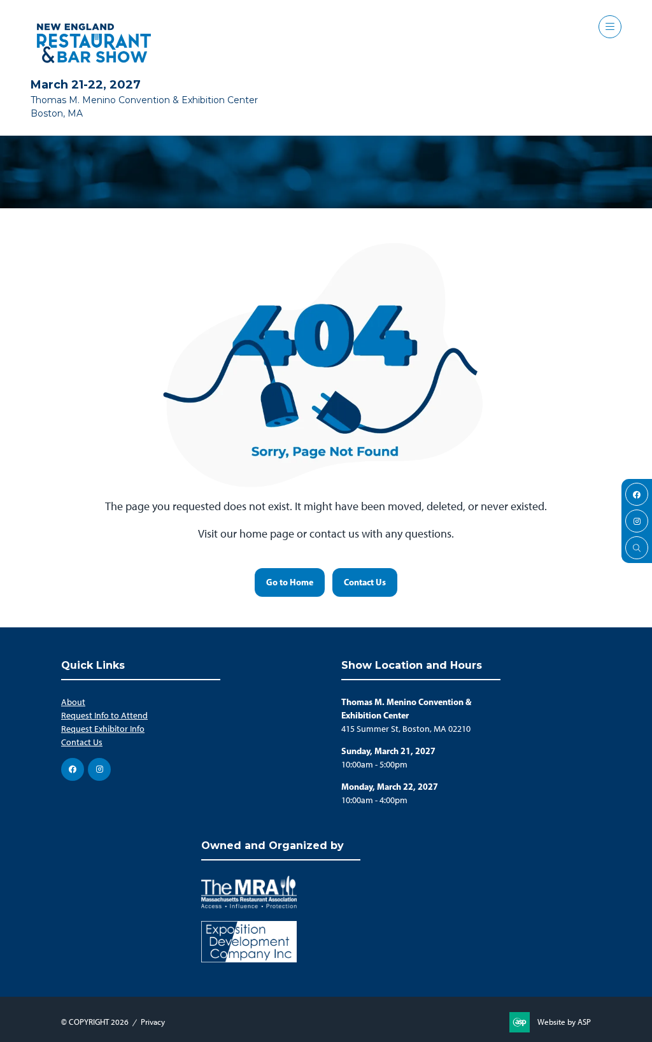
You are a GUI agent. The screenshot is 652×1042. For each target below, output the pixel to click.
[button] (610, 26)
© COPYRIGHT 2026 (95, 1022)
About (73, 702)
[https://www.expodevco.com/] (249, 959)
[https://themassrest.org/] (249, 905)
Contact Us (82, 742)
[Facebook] (636, 494)
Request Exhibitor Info (103, 729)
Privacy (153, 1022)
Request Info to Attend (104, 715)
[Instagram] (636, 521)
